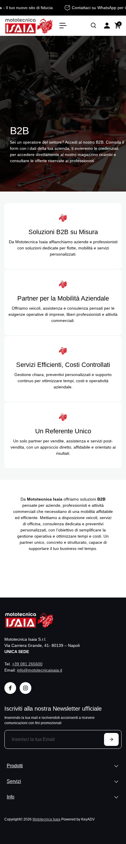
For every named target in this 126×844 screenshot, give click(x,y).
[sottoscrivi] (111, 739)
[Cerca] (93, 25)
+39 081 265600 (27, 664)
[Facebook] (10, 688)
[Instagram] (25, 688)
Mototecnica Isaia (46, 819)
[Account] (107, 25)
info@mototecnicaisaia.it (39, 670)
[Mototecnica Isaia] (29, 26)
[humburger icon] (63, 25)
